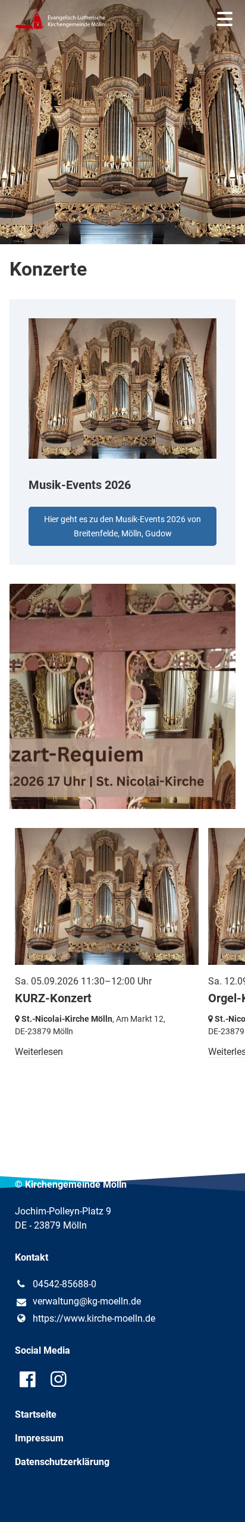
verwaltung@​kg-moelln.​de (87, 1301)
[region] (122, 432)
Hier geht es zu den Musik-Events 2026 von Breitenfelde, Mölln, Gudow (122, 526)
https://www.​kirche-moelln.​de (94, 1318)
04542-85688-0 (64, 1284)
